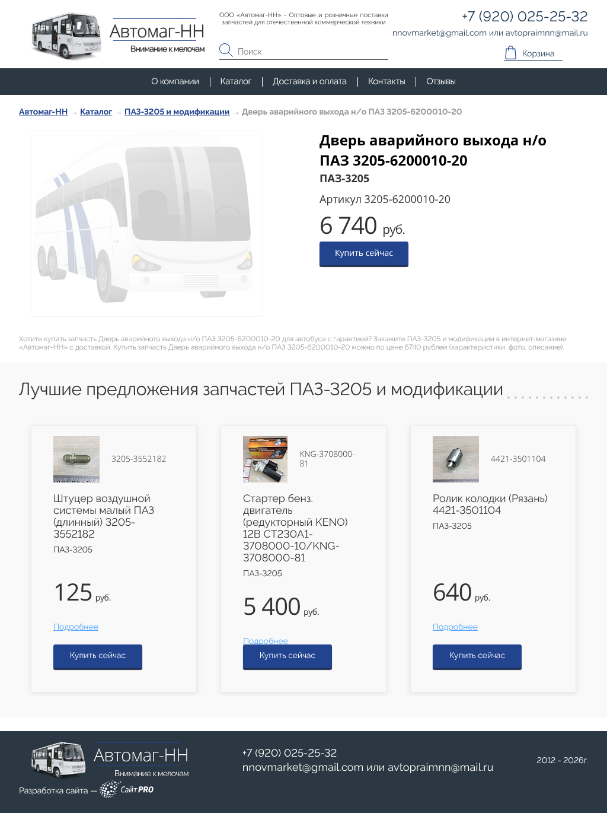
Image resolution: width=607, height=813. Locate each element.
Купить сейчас (364, 253)
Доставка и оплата (310, 81)
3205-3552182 (138, 459)
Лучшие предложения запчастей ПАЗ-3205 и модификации (261, 389)
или (368, 768)
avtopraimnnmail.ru (440, 767)
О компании (175, 81)
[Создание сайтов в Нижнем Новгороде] (127, 791)
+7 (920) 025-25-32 (289, 753)
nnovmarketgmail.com (303, 767)
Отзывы (440, 81)
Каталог (236, 81)
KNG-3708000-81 (326, 459)
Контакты (386, 81)
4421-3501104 (518, 459)
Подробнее (75, 627)
